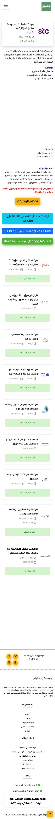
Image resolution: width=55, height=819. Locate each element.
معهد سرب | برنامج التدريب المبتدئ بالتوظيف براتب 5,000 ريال (22, 442)
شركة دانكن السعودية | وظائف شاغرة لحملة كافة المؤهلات (23, 262)
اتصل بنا (27, 731)
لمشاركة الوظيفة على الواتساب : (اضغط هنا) (27, 241)
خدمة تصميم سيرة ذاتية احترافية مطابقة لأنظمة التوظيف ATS (27, 801)
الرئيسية (27, 714)
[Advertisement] (27, 118)
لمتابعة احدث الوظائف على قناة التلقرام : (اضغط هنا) (27, 218)
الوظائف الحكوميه (27, 768)
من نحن (27, 718)
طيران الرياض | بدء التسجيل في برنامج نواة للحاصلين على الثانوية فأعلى (23, 299)
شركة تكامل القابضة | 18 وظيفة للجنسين (22, 477)
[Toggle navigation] (6, 7)
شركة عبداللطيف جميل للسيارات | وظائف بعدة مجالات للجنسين (22, 551)
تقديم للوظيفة (27, 201)
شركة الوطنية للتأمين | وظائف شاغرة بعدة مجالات (23, 512)
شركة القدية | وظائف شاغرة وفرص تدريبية (24, 337)
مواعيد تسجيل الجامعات (27, 748)
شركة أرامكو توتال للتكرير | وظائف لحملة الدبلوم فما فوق (21, 407)
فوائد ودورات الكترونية (27, 756)
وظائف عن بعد (27, 760)
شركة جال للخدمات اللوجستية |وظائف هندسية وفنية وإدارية (23, 372)
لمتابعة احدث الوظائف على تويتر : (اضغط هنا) (27, 231)
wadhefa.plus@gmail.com (26, 791)
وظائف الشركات (27, 41)
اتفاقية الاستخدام (27, 727)
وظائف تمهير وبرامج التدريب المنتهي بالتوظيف (27, 752)
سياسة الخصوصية (28, 723)
